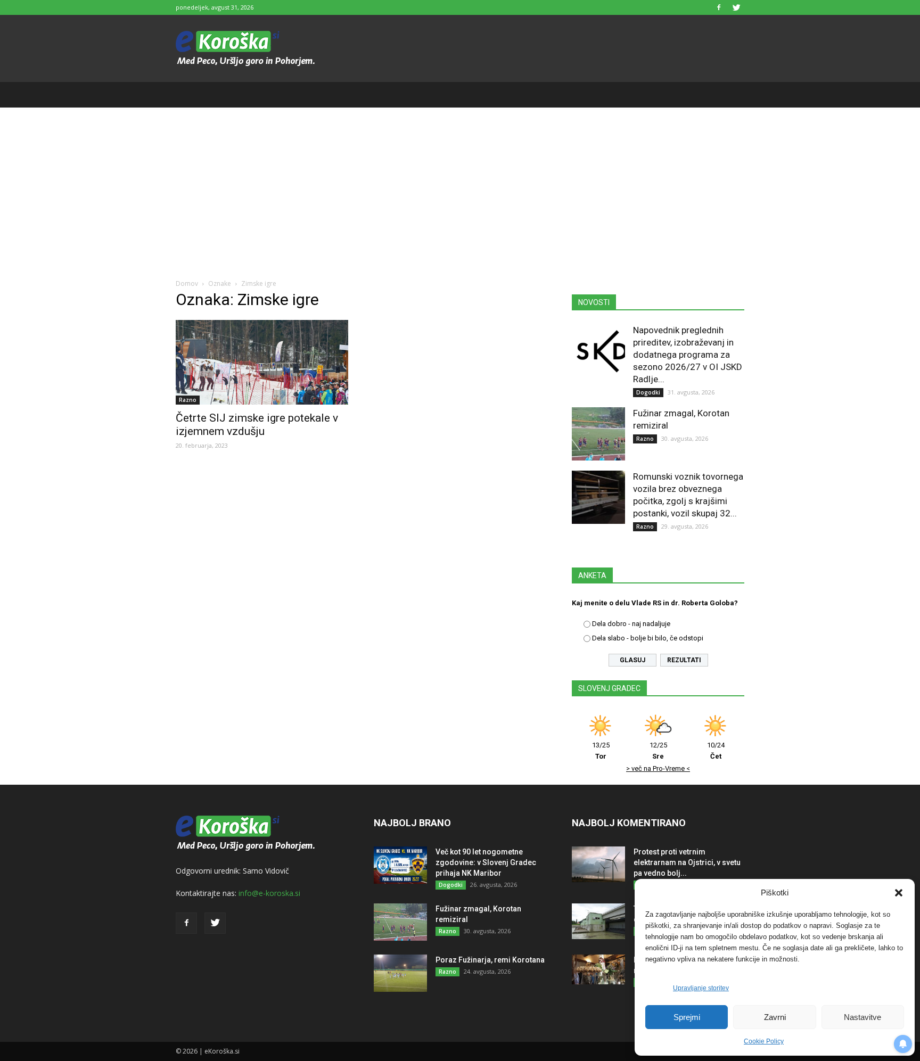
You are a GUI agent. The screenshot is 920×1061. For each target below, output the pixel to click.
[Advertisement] (460, 187)
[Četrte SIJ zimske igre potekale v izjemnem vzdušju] (262, 362)
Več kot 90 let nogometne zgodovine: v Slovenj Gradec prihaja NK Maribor (486, 862)
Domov (187, 283)
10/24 (716, 750)
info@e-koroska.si (269, 893)
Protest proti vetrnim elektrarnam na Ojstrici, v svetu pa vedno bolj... (687, 862)
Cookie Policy (764, 1041)
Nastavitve (862, 1017)
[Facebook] (719, 7)
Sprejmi (686, 1017)
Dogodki (648, 392)
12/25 (658, 750)
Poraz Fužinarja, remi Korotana (490, 960)
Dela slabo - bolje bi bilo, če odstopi (647, 638)
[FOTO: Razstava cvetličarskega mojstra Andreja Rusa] (598, 969)
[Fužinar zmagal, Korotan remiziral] (598, 433)
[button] (898, 892)
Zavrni (775, 1017)
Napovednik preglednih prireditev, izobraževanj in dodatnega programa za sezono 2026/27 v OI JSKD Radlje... (687, 354)
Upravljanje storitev (701, 988)
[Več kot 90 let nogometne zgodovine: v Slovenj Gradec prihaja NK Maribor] (400, 865)
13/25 (601, 750)
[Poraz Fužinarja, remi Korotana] (400, 973)
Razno (187, 400)
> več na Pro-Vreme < (658, 768)
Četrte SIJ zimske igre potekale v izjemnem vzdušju (257, 425)
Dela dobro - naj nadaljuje (631, 624)
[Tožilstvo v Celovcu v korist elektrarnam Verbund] (598, 921)
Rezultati (684, 660)
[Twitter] (736, 7)
